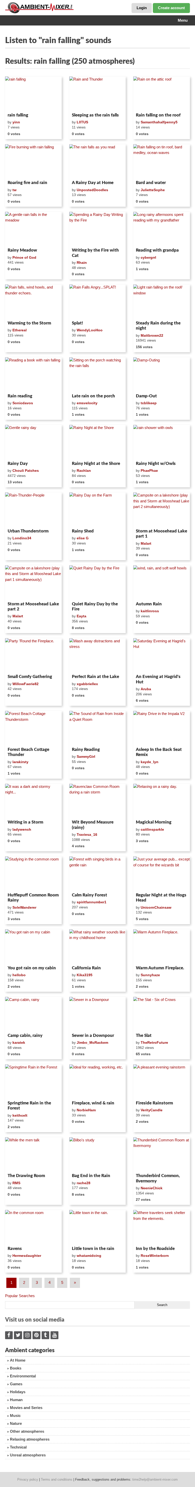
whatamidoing (89, 1256)
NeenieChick (151, 1188)
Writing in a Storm (25, 822)
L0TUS (82, 122)
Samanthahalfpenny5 (159, 122)
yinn (16, 122)
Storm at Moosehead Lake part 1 (161, 533)
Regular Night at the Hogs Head (161, 897)
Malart (146, 543)
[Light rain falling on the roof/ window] (161, 301)
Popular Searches (20, 1296)
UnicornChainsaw (156, 907)
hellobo (19, 975)
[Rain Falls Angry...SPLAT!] (97, 301)
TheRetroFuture (154, 1042)
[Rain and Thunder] (97, 93)
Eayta (81, 616)
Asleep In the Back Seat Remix (159, 752)
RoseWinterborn (155, 1256)
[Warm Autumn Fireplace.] (161, 946)
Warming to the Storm (29, 323)
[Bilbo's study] (97, 1154)
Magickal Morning (153, 822)
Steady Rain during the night (158, 325)
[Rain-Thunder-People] (33, 509)
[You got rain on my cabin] (33, 946)
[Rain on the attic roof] (161, 93)
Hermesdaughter (26, 1256)
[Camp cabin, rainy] (33, 1014)
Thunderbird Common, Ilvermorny (158, 1178)
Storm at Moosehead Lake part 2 (33, 606)
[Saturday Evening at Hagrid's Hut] (161, 655)
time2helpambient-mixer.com (155, 1479)
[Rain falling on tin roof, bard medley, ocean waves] (161, 161)
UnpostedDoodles (92, 190)
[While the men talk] (33, 1154)
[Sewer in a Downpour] (97, 1014)
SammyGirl (86, 756)
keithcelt (19, 1115)
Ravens (15, 1248)
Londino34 (21, 538)
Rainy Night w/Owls (156, 463)
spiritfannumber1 (91, 902)
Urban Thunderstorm (28, 531)
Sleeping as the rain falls (95, 115)
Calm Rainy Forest (89, 895)
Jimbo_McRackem (92, 1042)
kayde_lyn (149, 762)
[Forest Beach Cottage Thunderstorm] (33, 728)
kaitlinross (150, 611)
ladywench (21, 829)
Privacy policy (27, 1479)
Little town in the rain (93, 1248)
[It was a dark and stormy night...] (33, 801)
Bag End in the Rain (91, 1175)
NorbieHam (86, 1110)
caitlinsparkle (152, 829)
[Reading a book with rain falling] (33, 374)
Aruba (146, 689)
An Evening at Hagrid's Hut (158, 679)
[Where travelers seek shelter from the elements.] (161, 1227)
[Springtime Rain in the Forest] (33, 1081)
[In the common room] (33, 1227)
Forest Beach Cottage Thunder (28, 752)
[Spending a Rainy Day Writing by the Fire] (97, 229)
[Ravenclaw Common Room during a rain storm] (97, 801)
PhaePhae (149, 470)
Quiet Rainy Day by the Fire (95, 606)
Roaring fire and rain (27, 182)
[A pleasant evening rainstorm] (161, 1081)
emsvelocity (87, 403)
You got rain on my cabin (32, 968)
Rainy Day (18, 463)
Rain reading (20, 396)
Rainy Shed (83, 531)
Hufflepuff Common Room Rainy (33, 897)
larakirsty (20, 762)
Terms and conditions (56, 1479)
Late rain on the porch (93, 396)
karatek (18, 1042)
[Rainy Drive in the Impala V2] (161, 728)
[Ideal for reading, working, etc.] (97, 1081)
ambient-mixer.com (43, 7)
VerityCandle (151, 1110)
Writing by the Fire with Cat (95, 252)
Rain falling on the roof (158, 115)
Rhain (82, 262)
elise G (83, 538)
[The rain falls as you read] (97, 161)
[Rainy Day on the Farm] (97, 509)
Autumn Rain (149, 604)
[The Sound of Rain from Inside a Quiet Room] (97, 728)
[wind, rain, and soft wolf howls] (161, 582)
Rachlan (84, 470)
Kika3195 (84, 975)
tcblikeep (149, 403)
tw (14, 190)
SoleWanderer (24, 907)
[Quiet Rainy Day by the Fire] (97, 582)
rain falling (18, 115)
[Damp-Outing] (161, 374)
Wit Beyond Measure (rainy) (92, 824)
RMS (16, 1183)
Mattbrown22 (152, 335)
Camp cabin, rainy (25, 1035)
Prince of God (24, 257)
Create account (171, 8)
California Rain (86, 968)
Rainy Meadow (22, 250)
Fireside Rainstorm (154, 1103)
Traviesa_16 (87, 834)
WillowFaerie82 (25, 684)
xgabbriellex (87, 684)
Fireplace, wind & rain (93, 1103)
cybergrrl (148, 257)
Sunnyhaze (150, 975)
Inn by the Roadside (155, 1248)
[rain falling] (33, 93)
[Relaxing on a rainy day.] (161, 801)
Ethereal (19, 330)
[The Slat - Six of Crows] (161, 1014)
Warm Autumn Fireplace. (160, 968)
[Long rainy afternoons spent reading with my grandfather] (161, 229)
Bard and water (151, 182)
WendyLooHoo (90, 330)
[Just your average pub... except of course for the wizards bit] (161, 873)
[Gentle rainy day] (33, 442)
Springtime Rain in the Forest (29, 1105)
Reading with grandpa (157, 250)
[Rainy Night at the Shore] (97, 442)
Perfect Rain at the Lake (95, 676)
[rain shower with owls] (161, 442)
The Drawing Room (26, 1175)
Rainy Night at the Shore (96, 463)
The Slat (144, 1035)
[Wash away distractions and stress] (97, 655)
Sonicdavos (22, 403)
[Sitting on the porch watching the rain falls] (97, 374)
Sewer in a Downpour (93, 1035)
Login (142, 8)
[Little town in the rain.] (97, 1227)
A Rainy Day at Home (92, 182)
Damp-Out (146, 396)
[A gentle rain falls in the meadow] (33, 229)
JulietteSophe (153, 190)
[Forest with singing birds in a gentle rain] (97, 873)
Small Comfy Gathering (30, 676)
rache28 (83, 1183)
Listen (17, 104)
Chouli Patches (25, 470)
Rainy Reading (86, 749)
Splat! (77, 323)
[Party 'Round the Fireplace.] (33, 655)
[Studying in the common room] (33, 873)
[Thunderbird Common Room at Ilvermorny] (161, 1154)
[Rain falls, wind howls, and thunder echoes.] (33, 301)
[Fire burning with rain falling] (33, 161)
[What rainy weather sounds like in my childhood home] (97, 946)
